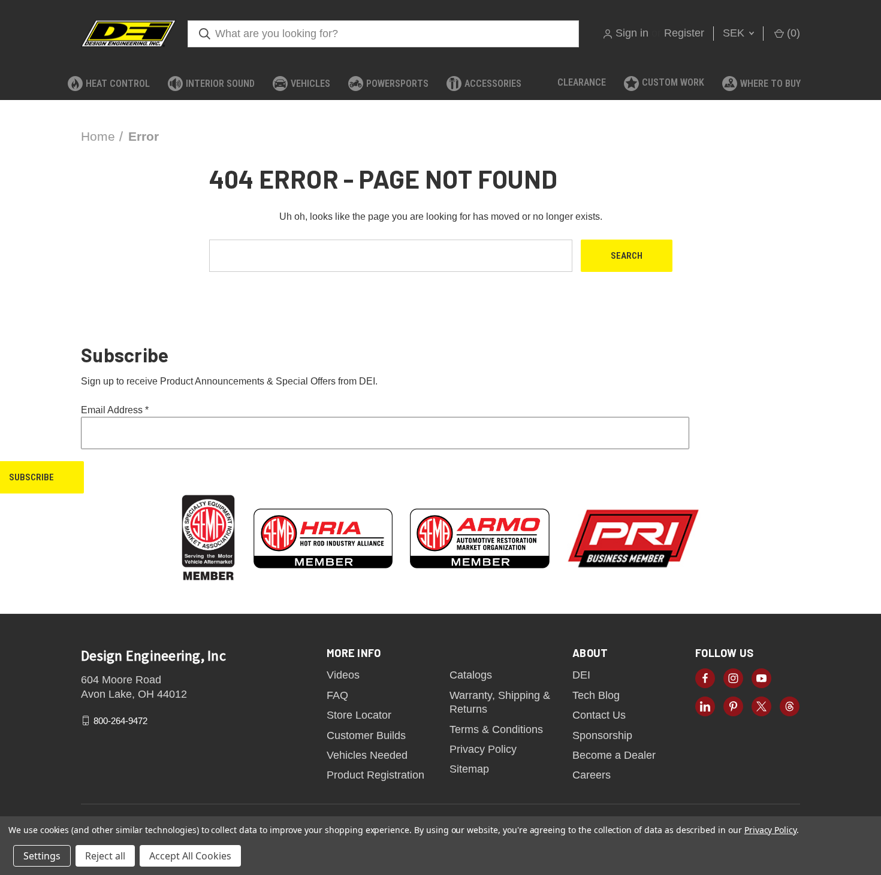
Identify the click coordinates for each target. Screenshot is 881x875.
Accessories (492, 83)
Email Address (115, 410)
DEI (581, 675)
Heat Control (118, 83)
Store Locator (359, 715)
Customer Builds (366, 735)
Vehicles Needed (367, 755)
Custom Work (673, 82)
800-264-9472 (120, 721)
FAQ (337, 695)
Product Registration (375, 775)
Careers (591, 775)
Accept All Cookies (190, 855)
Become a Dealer (614, 755)
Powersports (397, 83)
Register (684, 33)
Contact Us (599, 715)
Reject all (105, 855)
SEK (735, 33)
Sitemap (469, 769)
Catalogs (470, 675)
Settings (42, 855)
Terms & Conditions (496, 729)
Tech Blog (596, 695)
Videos (343, 675)
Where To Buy (770, 83)
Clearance (581, 82)
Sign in (632, 33)
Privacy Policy (483, 749)
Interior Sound (220, 83)
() (792, 33)
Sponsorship (602, 735)
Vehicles (310, 83)
